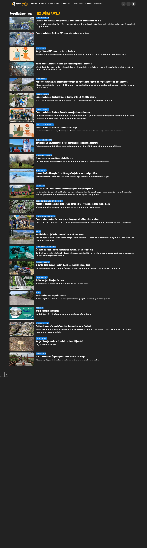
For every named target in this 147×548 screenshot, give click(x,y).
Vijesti (50, 4)
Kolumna (88, 4)
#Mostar (34, 4)
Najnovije (42, 4)
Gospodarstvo (77, 4)
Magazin (66, 4)
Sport (58, 4)
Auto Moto (97, 4)
